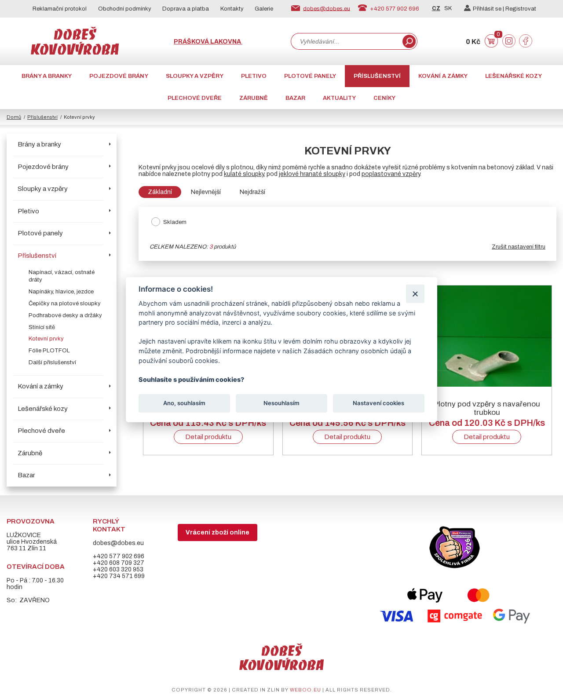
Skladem (174, 222)
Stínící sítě (42, 327)
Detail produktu (208, 436)
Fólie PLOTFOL (49, 351)
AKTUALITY (339, 98)
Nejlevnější (206, 192)
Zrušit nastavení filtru (518, 247)
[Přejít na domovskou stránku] (75, 52)
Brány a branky (47, 76)
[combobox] (346, 41)
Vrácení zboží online (217, 532)
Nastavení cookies (378, 402)
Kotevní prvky (46, 339)
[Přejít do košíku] (491, 45)
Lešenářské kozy (513, 76)
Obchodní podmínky (124, 9)
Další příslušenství (52, 362)
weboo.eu (305, 689)
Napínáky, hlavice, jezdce (61, 292)
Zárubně (253, 98)
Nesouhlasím (281, 402)
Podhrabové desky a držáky (65, 315)
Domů (14, 117)
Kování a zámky (443, 76)
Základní (160, 192)
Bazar (295, 98)
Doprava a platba (185, 9)
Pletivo (254, 76)
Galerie (264, 9)
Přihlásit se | (489, 9)
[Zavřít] (415, 294)
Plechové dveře (195, 98)
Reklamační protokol (60, 9)
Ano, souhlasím (184, 402)
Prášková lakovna (208, 41)
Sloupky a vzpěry (194, 76)
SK (448, 8)
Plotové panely (310, 76)
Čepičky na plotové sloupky (65, 303)
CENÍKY (384, 98)
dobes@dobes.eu (326, 8)
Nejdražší (252, 192)
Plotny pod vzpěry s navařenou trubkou (487, 408)
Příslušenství (377, 76)
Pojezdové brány (118, 76)
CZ (436, 8)
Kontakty (232, 9)
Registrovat (520, 9)
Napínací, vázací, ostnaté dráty (62, 276)
